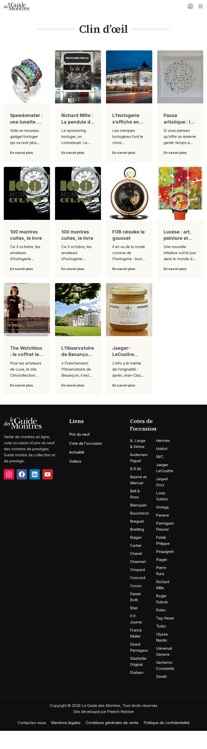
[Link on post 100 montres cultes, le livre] (27, 193)
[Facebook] (22, 474)
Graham (136, 672)
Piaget (161, 559)
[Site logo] (16, 6)
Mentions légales (66, 722)
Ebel (134, 608)
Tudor (161, 626)
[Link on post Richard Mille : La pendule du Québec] (78, 76)
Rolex (161, 610)
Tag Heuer (165, 618)
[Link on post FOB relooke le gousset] (129, 193)
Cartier (136, 545)
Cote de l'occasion (85, 443)
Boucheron (139, 513)
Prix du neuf (79, 434)
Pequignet (165, 551)
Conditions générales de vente (112, 722)
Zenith (161, 676)
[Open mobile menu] (201, 6)
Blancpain (138, 505)
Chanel (136, 553)
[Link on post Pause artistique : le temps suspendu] (180, 76)
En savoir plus (21, 153)
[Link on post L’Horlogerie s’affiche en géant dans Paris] (129, 76)
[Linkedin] (35, 474)
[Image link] (23, 422)
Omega (162, 507)
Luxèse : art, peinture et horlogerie (177, 238)
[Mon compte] (190, 6)
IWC (160, 456)
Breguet (137, 521)
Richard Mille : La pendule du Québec (77, 122)
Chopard (137, 569)
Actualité (76, 452)
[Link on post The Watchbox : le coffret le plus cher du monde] (27, 309)
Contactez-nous (32, 722)
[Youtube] (47, 474)
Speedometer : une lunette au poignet (26, 122)
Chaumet (138, 561)
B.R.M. (136, 468)
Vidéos (75, 461)
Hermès (163, 440)
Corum (136, 585)
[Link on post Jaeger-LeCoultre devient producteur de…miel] (129, 309)
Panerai (162, 515)
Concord (137, 577)
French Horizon (120, 711)
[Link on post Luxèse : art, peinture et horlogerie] (180, 193)
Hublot (161, 448)
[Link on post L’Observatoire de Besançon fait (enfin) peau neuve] (78, 309)
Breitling (137, 529)
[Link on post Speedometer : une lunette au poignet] (27, 76)
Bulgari (136, 537)
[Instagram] (9, 474)
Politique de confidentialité (167, 722)
